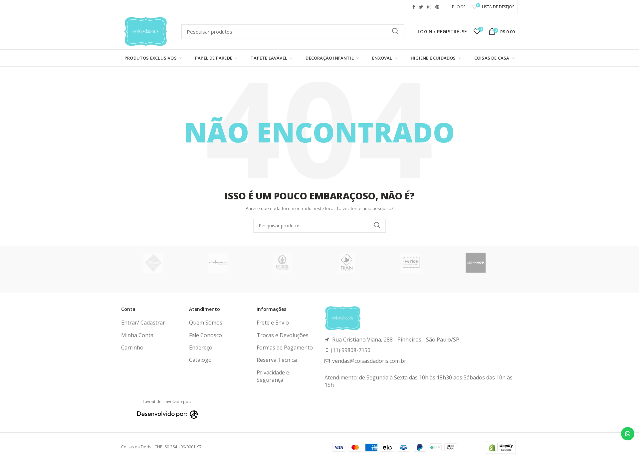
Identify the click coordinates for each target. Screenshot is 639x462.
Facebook (413, 7)
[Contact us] (627, 433)
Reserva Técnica (277, 359)
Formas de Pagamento (285, 347)
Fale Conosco (205, 335)
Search (377, 226)
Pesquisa (395, 31)
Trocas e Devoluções (283, 335)
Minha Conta (137, 335)
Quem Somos (205, 322)
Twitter (421, 7)
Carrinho (132, 347)
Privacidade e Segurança (273, 376)
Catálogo (200, 359)
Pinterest (437, 7)
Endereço (200, 347)
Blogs (458, 7)
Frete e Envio (273, 322)
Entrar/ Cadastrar (143, 322)
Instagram (429, 7)
